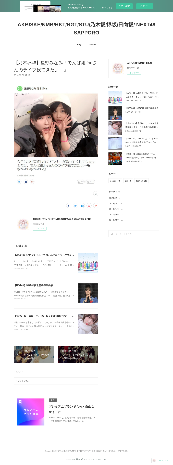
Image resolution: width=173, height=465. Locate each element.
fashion (141, 180)
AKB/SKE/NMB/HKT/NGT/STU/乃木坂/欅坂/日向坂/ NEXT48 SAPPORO (88, 28)
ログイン (144, 6)
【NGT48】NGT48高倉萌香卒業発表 (33, 285)
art (128, 180)
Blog (79, 44)
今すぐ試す (124, 5)
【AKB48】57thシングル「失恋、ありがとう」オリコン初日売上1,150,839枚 (55, 254)
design (115, 180)
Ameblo (92, 44)
